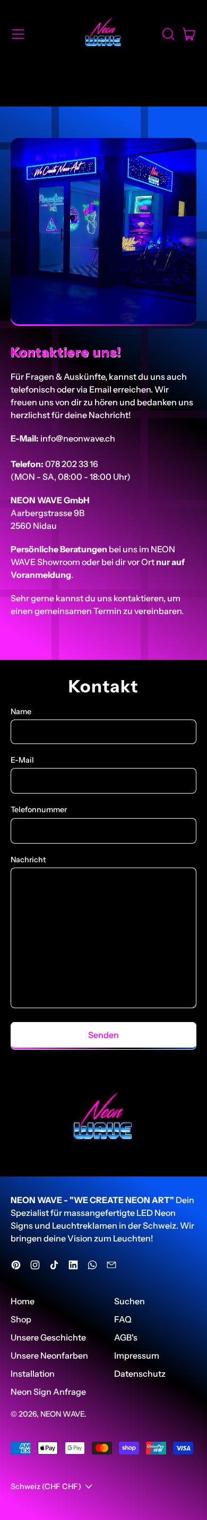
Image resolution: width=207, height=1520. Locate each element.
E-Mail (22, 760)
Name (21, 711)
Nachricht (28, 859)
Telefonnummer (39, 809)
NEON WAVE (62, 1414)
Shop (21, 1319)
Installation (33, 1373)
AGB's (125, 1337)
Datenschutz (140, 1373)
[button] (167, 34)
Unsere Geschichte (48, 1337)
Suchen (129, 1301)
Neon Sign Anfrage (48, 1391)
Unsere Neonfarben (49, 1355)
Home (22, 1301)
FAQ (123, 1319)
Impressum (136, 1355)
